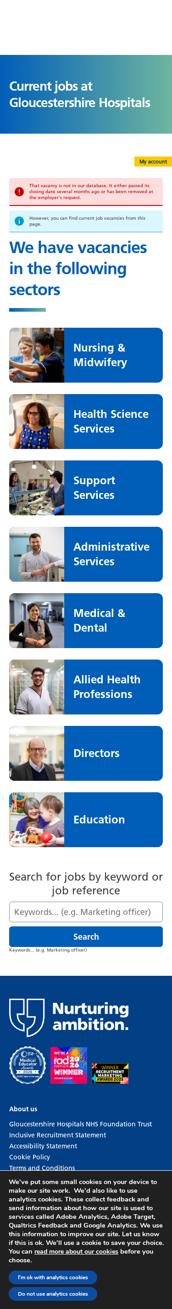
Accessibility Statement (43, 1146)
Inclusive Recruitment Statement (57, 1135)
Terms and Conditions (42, 1168)
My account (153, 161)
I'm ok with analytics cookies (53, 1277)
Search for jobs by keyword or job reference (86, 883)
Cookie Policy (29, 1157)
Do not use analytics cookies (53, 1294)
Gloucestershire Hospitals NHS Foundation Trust (80, 1124)
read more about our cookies (76, 1251)
